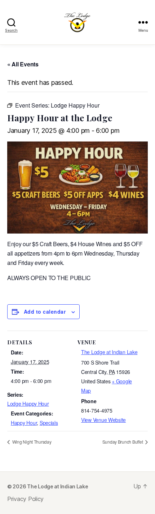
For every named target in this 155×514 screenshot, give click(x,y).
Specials (49, 422)
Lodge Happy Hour (28, 403)
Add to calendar (45, 311)
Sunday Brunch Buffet (123, 442)
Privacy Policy (25, 498)
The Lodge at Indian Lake (109, 352)
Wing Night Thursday (31, 442)
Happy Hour (24, 422)
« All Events (23, 64)
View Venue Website (103, 419)
